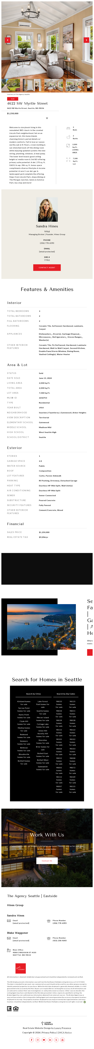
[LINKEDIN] (50, 1040)
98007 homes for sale (59, 789)
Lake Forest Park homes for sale (42, 704)
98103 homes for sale (72, 751)
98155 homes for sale (72, 789)
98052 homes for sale (59, 761)
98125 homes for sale (72, 704)
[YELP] (56, 1040)
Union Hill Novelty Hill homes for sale (42, 733)
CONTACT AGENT (47, 268)
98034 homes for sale (59, 714)
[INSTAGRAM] (37, 1040)
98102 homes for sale (72, 742)
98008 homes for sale (72, 761)
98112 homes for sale (59, 780)
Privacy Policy (49, 1032)
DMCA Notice (65, 1032)
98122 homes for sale (72, 733)
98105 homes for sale (59, 742)
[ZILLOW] (62, 1040)
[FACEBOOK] (31, 1040)
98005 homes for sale (59, 770)
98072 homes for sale (72, 770)
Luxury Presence (62, 1028)
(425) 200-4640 (59, 940)
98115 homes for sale (59, 733)
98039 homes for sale (59, 723)
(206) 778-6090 (47, 243)
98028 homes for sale (72, 723)
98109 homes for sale (72, 780)
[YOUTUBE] (44, 1040)
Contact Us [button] (47, 861)
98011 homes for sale (72, 714)
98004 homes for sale (59, 751)
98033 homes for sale (59, 704)
